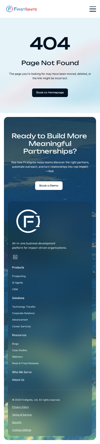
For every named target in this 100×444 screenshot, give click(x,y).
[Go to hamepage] (20, 9)
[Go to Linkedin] (15, 257)
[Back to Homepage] (50, 93)
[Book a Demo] (48, 186)
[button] (91, 9)
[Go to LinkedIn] (21, 255)
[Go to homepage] (28, 221)
